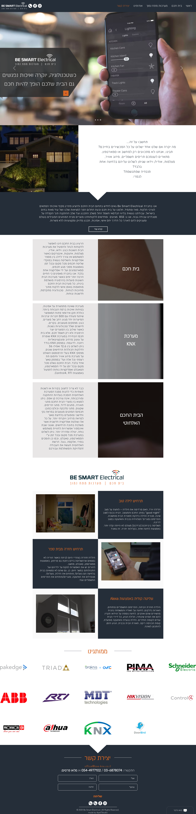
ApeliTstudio (102, 812)
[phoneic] (30, 6)
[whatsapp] (91, 803)
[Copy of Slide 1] (97, 119)
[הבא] (182, 68)
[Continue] (66, 93)
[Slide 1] (95, 119)
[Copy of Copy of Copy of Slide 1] (100, 120)
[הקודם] (14, 68)
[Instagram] (40, 6)
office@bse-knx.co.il (98, 766)
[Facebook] (35, 6)
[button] (91, 529)
